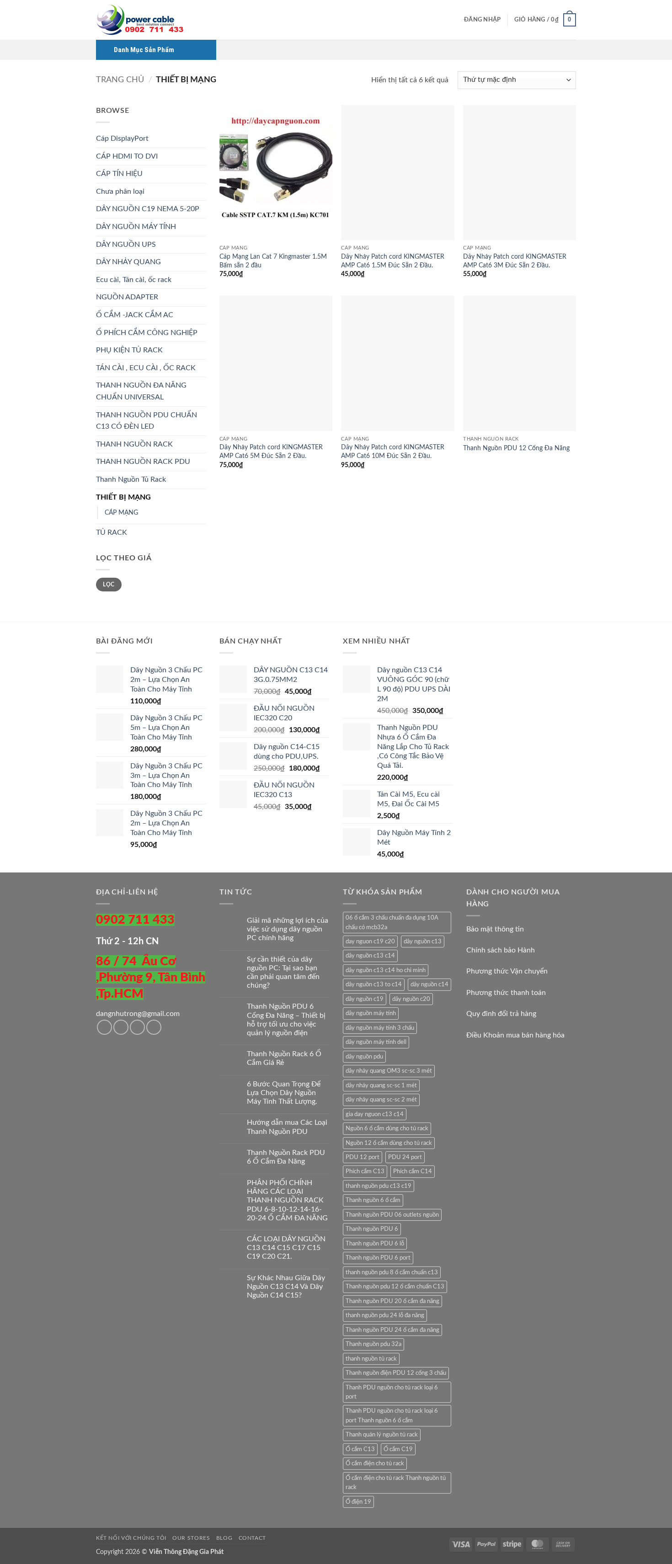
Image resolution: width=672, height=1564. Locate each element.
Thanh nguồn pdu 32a (373, 1344)
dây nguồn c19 (365, 999)
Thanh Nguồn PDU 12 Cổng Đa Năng (516, 448)
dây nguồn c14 (429, 984)
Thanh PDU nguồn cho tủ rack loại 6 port (392, 1392)
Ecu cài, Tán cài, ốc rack (133, 279)
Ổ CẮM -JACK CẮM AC (134, 315)
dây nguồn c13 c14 (370, 955)
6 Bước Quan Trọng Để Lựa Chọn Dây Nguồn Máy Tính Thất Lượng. (283, 1092)
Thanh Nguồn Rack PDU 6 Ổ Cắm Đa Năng (286, 1157)
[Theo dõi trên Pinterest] (153, 1027)
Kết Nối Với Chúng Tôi (131, 1538)
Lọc (108, 584)
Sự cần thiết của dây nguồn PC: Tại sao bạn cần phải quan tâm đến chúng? (283, 972)
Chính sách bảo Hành (500, 950)
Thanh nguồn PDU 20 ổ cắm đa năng (392, 1301)
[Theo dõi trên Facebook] (104, 1027)
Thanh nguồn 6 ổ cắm (373, 1200)
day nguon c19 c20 (370, 941)
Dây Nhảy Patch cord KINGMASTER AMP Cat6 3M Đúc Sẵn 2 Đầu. (514, 261)
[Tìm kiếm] (454, 19)
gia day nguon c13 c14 (375, 1114)
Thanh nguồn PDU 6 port (378, 1258)
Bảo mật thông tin (495, 929)
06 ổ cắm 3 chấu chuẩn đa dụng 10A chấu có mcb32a (392, 922)
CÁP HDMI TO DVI (127, 156)
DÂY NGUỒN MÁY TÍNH (136, 226)
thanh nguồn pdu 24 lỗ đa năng (385, 1315)
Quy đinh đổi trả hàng (501, 1013)
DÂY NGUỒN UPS (126, 244)
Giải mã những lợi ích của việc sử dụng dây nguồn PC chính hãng (287, 929)
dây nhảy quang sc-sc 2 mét (381, 1099)
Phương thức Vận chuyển (507, 971)
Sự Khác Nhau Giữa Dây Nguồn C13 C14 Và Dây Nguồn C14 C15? (286, 1286)
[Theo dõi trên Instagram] (120, 1027)
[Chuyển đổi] (200, 227)
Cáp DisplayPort (122, 138)
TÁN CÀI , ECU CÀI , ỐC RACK (146, 368)
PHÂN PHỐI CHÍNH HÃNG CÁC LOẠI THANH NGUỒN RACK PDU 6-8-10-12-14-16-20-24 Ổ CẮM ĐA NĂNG (287, 1200)
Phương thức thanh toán (506, 992)
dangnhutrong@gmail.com (138, 1013)
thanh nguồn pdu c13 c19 (378, 1186)
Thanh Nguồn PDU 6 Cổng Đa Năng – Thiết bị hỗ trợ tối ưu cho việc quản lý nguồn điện (286, 1020)
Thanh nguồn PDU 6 (372, 1229)
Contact (252, 1538)
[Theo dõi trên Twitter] (137, 1027)
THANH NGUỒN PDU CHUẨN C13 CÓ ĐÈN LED (146, 421)
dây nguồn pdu (364, 1056)
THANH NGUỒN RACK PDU (143, 461)
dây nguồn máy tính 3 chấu (380, 1028)
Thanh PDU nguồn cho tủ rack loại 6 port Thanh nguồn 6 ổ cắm (392, 1415)
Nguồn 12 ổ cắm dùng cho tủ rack (389, 1143)
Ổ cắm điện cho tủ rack (375, 1463)
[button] (482, 20)
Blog (224, 1538)
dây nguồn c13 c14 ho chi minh (386, 970)
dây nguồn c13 (423, 941)
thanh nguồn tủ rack (371, 1359)
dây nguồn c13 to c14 (374, 984)
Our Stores (191, 1538)
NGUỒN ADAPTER (127, 297)
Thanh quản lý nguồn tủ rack (382, 1434)
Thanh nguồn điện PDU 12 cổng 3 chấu (396, 1373)
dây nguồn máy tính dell (376, 1042)
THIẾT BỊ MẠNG (123, 497)
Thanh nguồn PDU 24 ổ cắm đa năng (392, 1330)
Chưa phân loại (120, 191)
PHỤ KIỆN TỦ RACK (129, 350)
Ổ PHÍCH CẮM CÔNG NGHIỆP (146, 332)
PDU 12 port (362, 1157)
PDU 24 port (405, 1157)
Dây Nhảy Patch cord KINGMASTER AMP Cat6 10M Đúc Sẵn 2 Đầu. (392, 451)
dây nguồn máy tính (371, 1013)
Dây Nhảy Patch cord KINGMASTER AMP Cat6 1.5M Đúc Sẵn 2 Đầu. (392, 261)
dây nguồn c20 (411, 999)
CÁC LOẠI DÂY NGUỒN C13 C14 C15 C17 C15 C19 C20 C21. (286, 1247)
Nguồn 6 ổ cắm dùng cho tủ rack (387, 1128)
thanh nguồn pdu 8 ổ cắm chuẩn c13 (392, 1272)
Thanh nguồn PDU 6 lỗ (375, 1243)
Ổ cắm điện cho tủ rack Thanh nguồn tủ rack (396, 1482)
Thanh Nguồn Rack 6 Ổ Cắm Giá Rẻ (284, 1058)
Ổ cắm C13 (360, 1449)
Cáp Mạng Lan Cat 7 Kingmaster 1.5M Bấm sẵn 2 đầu (273, 261)
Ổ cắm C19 (398, 1449)
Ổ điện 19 (358, 1502)
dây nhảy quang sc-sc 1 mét (381, 1085)
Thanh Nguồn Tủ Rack (131, 479)
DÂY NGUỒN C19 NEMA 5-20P (147, 209)
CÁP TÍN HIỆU (119, 173)
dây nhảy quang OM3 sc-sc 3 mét (389, 1071)
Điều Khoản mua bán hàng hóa (515, 1035)
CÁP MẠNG (121, 512)
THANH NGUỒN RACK (134, 444)
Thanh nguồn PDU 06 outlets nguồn (392, 1215)
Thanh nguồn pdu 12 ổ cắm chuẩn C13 (395, 1286)
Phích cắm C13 (365, 1171)
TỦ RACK (111, 532)
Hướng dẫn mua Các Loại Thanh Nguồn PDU (287, 1127)
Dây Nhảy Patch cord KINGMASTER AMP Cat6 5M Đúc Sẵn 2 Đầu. (271, 451)
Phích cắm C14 (412, 1171)
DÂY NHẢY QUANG (128, 262)
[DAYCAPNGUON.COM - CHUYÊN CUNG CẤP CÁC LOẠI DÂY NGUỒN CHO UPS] (141, 20)
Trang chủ (120, 79)
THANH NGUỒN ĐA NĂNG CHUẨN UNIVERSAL (141, 391)
